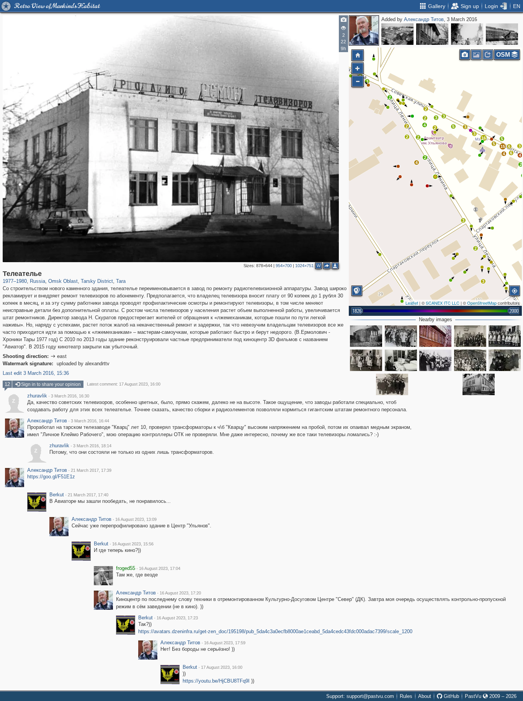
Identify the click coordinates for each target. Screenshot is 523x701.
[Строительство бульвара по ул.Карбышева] (467, 34)
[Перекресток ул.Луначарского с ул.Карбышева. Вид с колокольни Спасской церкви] (397, 34)
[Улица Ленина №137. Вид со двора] (366, 336)
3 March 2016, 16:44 (90, 421)
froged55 (125, 568)
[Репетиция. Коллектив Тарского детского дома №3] (505, 336)
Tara (121, 281)
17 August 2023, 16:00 (221, 667)
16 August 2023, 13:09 (136, 519)
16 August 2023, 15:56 (133, 544)
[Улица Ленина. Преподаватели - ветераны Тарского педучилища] (401, 336)
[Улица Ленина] (435, 360)
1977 (8, 281)
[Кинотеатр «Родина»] (479, 384)
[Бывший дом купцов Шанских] (435, 336)
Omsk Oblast (63, 281)
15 (502, 146)
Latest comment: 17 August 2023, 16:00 (123, 384)
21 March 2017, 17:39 (91, 470)
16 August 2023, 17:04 (159, 568)
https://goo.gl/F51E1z (51, 476)
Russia (37, 281)
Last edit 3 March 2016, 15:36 (36, 373)
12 (7, 384)
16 (483, 138)
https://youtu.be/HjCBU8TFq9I (216, 681)
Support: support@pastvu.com (360, 696)
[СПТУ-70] (502, 34)
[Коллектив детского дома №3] (470, 336)
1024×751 (304, 265)
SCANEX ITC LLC (442, 303)
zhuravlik (37, 396)
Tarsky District (97, 281)
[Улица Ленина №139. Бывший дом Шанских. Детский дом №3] (470, 360)
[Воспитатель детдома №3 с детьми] (392, 384)
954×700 (284, 265)
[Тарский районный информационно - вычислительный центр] (401, 360)
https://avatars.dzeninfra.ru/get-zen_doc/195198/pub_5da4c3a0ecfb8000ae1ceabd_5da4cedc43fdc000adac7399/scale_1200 (275, 631)
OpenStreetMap (482, 303)
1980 (21, 281)
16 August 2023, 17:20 (180, 593)
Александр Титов (424, 19)
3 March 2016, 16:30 (70, 396)
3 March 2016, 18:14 (92, 445)
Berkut (56, 494)
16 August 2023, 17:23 (177, 618)
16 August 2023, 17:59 (224, 642)
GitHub (450, 696)
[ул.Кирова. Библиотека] (432, 34)
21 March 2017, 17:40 (88, 495)
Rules (406, 696)
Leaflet (411, 303)
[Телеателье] (435, 176)
